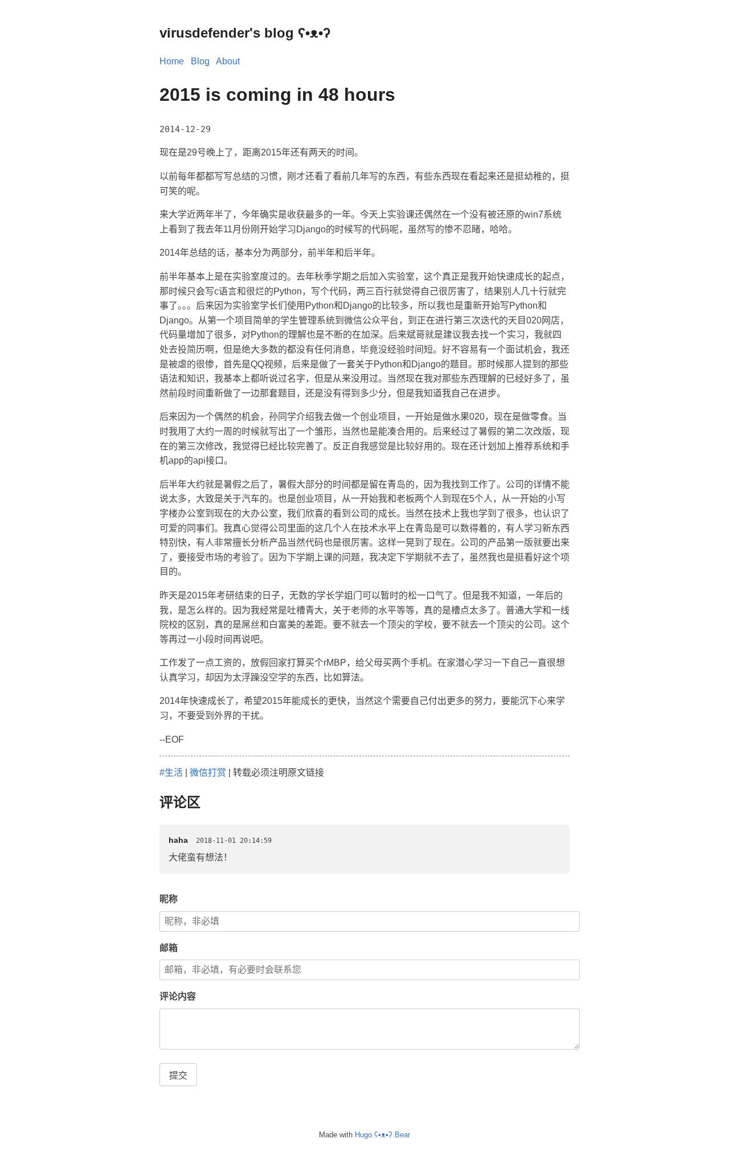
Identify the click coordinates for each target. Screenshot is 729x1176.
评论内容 (177, 996)
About (228, 61)
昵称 (168, 899)
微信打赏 (208, 772)
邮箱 (168, 948)
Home (171, 61)
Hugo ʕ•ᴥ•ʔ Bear (382, 1134)
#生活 (171, 772)
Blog (200, 61)
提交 (178, 1075)
